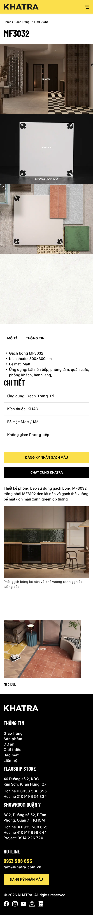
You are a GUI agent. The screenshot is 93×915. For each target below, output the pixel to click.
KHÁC (33, 409)
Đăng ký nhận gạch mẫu (46, 457)
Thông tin (35, 338)
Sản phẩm (13, 738)
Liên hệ (10, 760)
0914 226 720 (30, 838)
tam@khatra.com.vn (23, 867)
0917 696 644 (34, 832)
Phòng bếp (39, 434)
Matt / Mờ (30, 421)
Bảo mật (11, 755)
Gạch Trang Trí (23, 22)
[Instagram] (15, 904)
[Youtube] (23, 904)
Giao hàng (13, 733)
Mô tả (12, 338)
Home (7, 22)
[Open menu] (87, 7)
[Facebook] (6, 904)
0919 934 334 (34, 796)
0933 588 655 (33, 791)
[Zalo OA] (40, 904)
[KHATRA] (21, 7)
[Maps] (32, 904)
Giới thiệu (13, 749)
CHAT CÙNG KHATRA (46, 472)
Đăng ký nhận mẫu (26, 879)
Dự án (9, 744)
